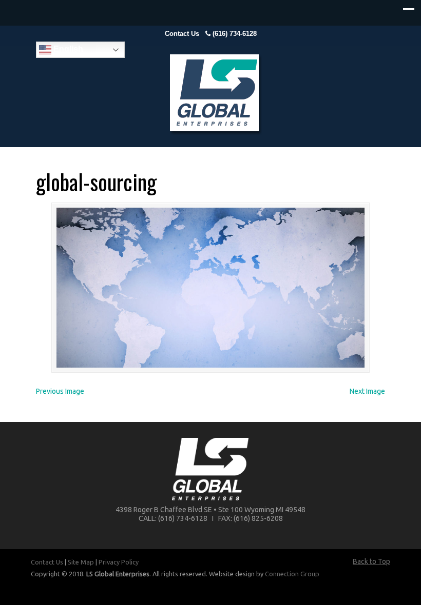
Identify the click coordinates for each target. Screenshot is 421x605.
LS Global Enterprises (215, 94)
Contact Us (182, 33)
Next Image (367, 391)
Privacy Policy (119, 562)
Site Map (81, 562)
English (67, 49)
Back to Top (371, 561)
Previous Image (60, 391)
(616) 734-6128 (235, 33)
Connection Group (292, 573)
